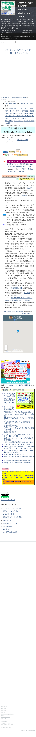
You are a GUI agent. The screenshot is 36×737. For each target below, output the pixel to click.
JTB (11, 155)
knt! (15, 155)
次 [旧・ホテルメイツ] (17, 53)
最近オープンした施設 (11, 511)
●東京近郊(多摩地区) (10, 532)
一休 (6, 152)
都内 (7, 714)
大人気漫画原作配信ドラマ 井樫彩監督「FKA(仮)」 (17, 423)
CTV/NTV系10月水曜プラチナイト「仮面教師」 (19, 419)
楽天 (6, 155)
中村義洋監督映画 (10, 432)
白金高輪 (29, 188)
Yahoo (11, 152)
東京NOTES (5, 717)
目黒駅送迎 (13, 108)
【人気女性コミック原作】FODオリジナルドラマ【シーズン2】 (18, 435)
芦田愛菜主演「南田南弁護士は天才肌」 (17, 412)
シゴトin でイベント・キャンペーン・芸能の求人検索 (18, 475)
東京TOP (3, 708)
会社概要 (4, 721)
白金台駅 (27, 121)
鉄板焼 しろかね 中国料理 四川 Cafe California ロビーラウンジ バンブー (21, 164)
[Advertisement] (18, 76)
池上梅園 (27, 293)
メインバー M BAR (20, 171)
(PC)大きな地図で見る (28, 314)
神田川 (2, 715)
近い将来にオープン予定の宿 (11, 24)
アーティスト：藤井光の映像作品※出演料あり (9, 408)
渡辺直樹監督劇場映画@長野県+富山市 (17, 460)
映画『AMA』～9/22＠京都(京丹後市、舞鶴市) (19, 415)
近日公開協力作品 (8, 481)
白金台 (24, 195)
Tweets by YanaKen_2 (8, 500)
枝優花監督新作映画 (11, 426)
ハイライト (7, 520)
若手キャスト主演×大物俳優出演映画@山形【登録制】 (19, 429)
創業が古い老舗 (8, 514)
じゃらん (22, 152)
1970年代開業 (18, 113)
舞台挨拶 (17, 481)
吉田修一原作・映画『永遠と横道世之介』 (18, 463)
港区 (2, 99)
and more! (5, 469)
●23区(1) (6, 529)
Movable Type (31, 730)
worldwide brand (10, 103)
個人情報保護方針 (7, 724)
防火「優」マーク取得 (13, 111)
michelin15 (9, 121)
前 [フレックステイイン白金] (19, 50)
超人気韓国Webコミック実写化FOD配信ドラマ (9, 395)
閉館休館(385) (8, 526)
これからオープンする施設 (12, 508)
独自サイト (23, 155)
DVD (4, 483)
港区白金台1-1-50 (22, 140)
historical (23, 118)
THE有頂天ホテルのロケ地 (21, 116)
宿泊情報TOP (4, 706)
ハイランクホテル (26, 103)
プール (30, 108)
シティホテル (18, 121)
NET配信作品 (25, 481)
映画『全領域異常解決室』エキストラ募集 (18, 442)
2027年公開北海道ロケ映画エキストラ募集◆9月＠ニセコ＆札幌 (18, 451)
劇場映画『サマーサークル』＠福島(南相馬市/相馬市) (18, 439)
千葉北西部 (3, 710)
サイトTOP (3, 718)
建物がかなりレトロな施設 (12, 517)
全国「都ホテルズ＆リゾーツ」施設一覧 (13, 311)
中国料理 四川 (25, 169)
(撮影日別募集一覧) (13, 390)
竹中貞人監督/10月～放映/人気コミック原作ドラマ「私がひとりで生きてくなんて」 (19, 447)
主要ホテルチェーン (10, 523)
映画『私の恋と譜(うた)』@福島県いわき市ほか (19, 457)
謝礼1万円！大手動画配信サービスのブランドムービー (9, 401)
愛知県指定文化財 (16, 288)
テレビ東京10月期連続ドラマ (14, 454)
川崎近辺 (3, 712)
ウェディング (22, 108)
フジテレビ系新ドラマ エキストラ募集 (17, 444)
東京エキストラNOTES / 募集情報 (19, 385)
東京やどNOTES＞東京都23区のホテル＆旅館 (14, 97)
